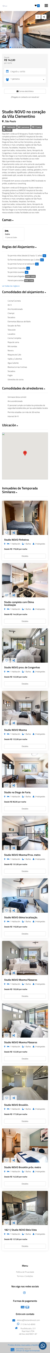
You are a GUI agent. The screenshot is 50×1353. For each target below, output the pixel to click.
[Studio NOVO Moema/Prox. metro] (25, 833)
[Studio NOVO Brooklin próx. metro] (25, 1145)
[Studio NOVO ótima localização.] (25, 895)
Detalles (25, 556)
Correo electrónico (25, 91)
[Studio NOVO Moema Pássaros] (25, 958)
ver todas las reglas (10, 285)
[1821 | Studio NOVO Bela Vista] (25, 1208)
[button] (10, 47)
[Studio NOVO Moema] (25, 708)
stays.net (27, 1348)
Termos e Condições (25, 1276)
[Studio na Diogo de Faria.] (25, 770)
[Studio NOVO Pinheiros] (25, 518)
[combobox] (28, 79)
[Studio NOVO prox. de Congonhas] (25, 645)
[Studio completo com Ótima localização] (25, 580)
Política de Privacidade (25, 1271)
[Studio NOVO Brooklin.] (25, 1083)
